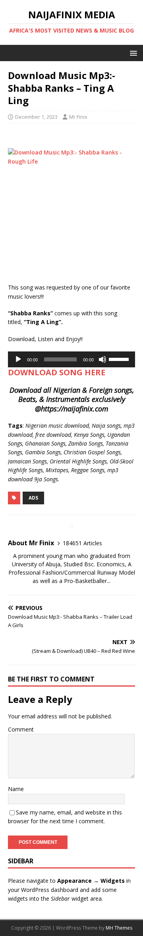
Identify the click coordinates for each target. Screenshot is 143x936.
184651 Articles (82, 543)
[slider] (120, 358)
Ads (33, 497)
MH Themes (119, 927)
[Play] (18, 359)
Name (16, 789)
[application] (71, 359)
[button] (132, 52)
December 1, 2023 (36, 116)
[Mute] (102, 359)
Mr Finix (78, 116)
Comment (21, 729)
